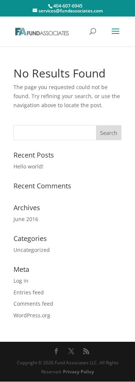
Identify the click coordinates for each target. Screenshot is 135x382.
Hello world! (29, 166)
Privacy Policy (78, 371)
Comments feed (33, 303)
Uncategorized (32, 249)
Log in (21, 280)
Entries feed (29, 292)
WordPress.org (32, 315)
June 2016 (26, 219)
